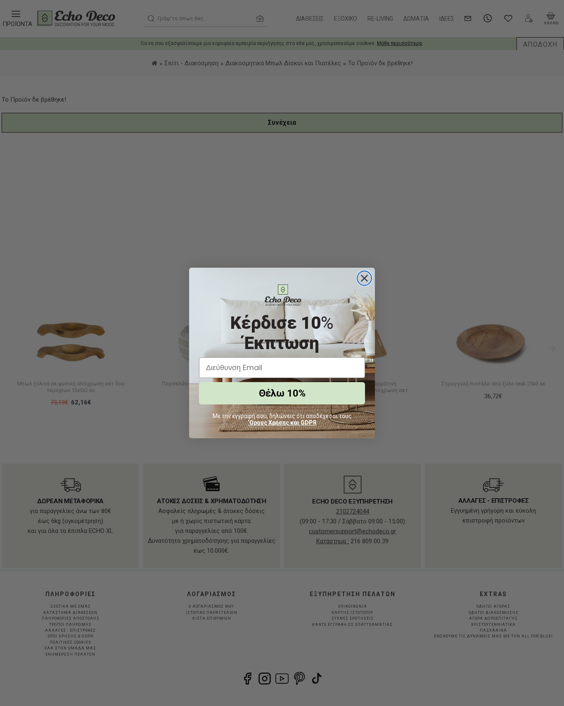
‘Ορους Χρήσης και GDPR (282, 422)
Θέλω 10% (282, 393)
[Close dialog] (364, 278)
